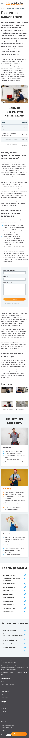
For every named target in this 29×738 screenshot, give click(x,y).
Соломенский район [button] (9, 612)
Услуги (2, 8)
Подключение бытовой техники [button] (12, 644)
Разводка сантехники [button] (9, 647)
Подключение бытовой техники (8, 718)
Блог (2, 688)
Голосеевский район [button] (9, 587)
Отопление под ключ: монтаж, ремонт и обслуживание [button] (12, 639)
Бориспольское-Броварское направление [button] (11, 579)
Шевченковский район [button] (9, 575)
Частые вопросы (5, 691)
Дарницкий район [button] (8, 590)
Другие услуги (4, 721)
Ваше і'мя (6, 276)
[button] (2, 3)
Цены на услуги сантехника (7, 684)
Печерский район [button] (8, 601)
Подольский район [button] (8, 604)
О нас (2, 694)
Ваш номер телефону (9, 270)
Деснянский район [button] (8, 594)
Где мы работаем (5, 697)
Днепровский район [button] (9, 583)
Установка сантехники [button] (9, 630)
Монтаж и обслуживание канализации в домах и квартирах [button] (13, 634)
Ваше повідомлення (9, 282)
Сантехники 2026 (12, 662)
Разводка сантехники (6, 714)
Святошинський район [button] (9, 608)
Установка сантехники (6, 705)
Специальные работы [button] (9, 651)
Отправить (15, 299)
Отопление (3, 711)
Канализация (9, 8)
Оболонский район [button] (8, 597)
